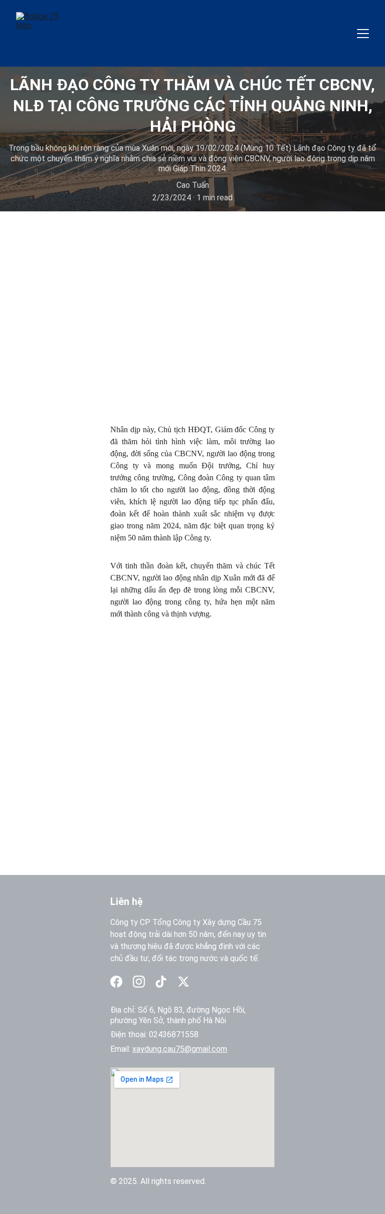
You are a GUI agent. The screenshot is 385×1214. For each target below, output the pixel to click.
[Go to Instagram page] (139, 982)
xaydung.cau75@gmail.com (179, 1049)
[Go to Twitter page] (183, 982)
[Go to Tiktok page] (161, 982)
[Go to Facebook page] (116, 982)
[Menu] (363, 33)
